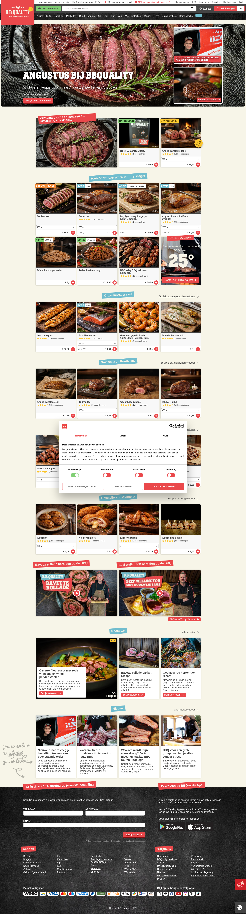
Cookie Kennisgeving (202, 872)
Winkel (147, 16)
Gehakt (27, 869)
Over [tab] (165, 435)
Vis (127, 16)
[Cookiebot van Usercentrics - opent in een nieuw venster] (171, 426)
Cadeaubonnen (182, 2)
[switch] (107, 475)
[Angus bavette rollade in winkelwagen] (198, 164)
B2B (194, 2)
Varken (91, 16)
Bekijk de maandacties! (38, 100)
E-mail (26, 821)
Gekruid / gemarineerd (34, 872)
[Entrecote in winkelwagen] (114, 233)
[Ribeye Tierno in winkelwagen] (198, 416)
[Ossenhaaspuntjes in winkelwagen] (156, 416)
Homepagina (163, 856)
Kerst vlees (62, 859)
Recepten (216, 2)
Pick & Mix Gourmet (167, 875)
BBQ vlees (28, 856)
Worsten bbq (130, 872)
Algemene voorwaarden (203, 875)
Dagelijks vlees (31, 866)
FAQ (241, 2)
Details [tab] (123, 435)
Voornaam (29, 809)
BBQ (48, 16)
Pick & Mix (96, 856)
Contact (161, 862)
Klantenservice (229, 2)
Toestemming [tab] (80, 435)
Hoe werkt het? (164, 869)
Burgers (27, 859)
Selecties (136, 16)
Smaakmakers (169, 16)
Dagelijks (58, 16)
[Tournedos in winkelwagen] (114, 416)
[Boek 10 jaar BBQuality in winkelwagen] (156, 164)
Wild (120, 16)
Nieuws (161, 872)
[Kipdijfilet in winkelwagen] (73, 551)
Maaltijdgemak (64, 869)
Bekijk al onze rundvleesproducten (178, 363)
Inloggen (207, 8)
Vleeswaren (130, 862)
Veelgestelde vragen (201, 866)
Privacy (161, 879)
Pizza (156, 16)
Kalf (113, 16)
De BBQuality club (166, 866)
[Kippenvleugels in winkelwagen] (156, 551)
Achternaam (91, 809)
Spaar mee (204, 2)
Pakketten (71, 16)
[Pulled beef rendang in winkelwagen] (114, 282)
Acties (40, 16)
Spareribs (96, 868)
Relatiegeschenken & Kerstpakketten (101, 860)
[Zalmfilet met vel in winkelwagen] (114, 349)
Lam (106, 16)
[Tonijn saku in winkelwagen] (73, 233)
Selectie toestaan (123, 486)
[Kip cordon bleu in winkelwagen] (114, 551)
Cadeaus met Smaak (34, 862)
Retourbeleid (197, 859)
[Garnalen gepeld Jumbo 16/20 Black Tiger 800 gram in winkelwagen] (156, 349)
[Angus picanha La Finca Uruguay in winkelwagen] (198, 233)
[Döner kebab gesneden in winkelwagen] (73, 282)
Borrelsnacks (186, 16)
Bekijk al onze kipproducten (181, 498)
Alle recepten (188, 632)
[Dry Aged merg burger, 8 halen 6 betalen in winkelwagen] (156, 233)
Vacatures (196, 862)
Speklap (95, 872)
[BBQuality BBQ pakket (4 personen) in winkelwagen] (156, 282)
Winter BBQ (130, 869)
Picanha (61, 872)
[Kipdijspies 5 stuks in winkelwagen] (198, 551)
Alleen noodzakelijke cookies (82, 486)
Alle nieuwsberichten (184, 709)
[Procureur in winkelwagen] (198, 485)
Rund (82, 16)
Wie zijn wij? (197, 869)
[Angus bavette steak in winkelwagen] (73, 416)
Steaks (127, 856)
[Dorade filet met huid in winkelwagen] (198, 349)
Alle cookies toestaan (164, 486)
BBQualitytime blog (167, 859)
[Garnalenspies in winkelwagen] (73, 349)
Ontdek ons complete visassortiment (177, 296)
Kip (99, 16)
